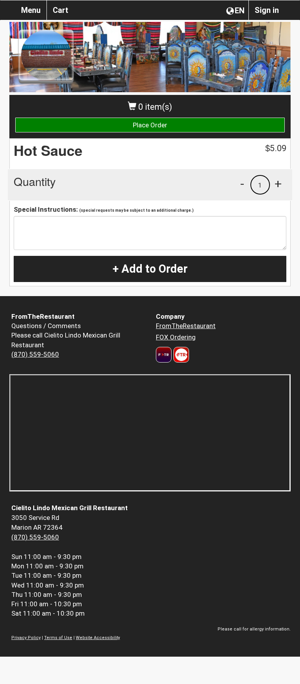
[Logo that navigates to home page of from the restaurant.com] (163, 355)
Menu (31, 10)
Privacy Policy (26, 637)
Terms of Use (58, 637)
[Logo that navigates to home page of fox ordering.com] (180, 355)
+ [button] (278, 183)
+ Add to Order (150, 268)
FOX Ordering (176, 337)
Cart (60, 10)
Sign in (267, 10)
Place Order (150, 125)
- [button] (242, 183)
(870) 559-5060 (35, 354)
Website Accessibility (98, 637)
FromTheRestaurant (186, 326)
